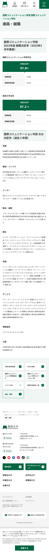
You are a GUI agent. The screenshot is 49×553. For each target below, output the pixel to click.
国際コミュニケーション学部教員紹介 (11, 376)
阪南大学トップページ (9, 412)
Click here (31, 541)
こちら (15, 535)
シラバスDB (9, 385)
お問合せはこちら (26, 438)
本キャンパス (7, 434)
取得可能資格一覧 (33, 385)
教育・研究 (21, 412)
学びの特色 (31, 367)
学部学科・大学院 (32, 412)
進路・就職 (8, 394)
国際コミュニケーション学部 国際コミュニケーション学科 (22, 415)
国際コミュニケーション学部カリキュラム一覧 (33, 376)
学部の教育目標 (10, 367)
